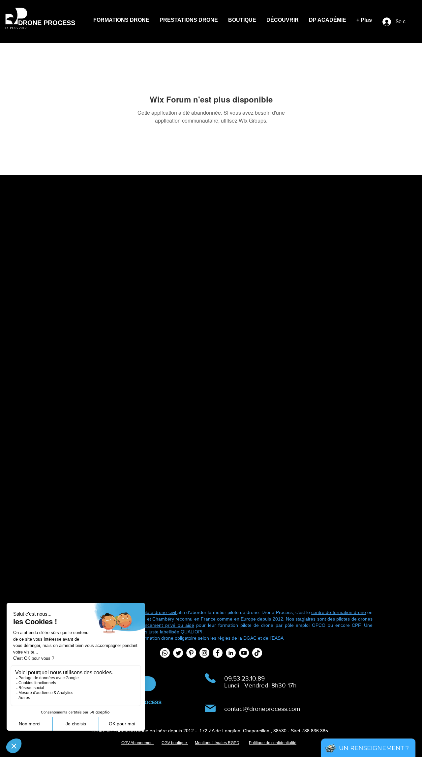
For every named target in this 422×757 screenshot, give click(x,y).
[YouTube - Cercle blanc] (244, 653)
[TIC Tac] (257, 653)
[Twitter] (178, 653)
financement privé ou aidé (164, 625)
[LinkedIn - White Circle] (231, 653)
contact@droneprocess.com (262, 708)
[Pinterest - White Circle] (191, 653)
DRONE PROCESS (46, 22)
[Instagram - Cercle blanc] (204, 653)
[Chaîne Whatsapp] (165, 653)
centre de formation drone (338, 612)
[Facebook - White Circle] (218, 653)
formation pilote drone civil (149, 612)
